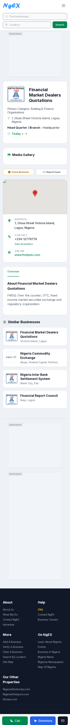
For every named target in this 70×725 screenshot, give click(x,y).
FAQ (40, 609)
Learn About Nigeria (49, 641)
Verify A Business (13, 646)
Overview (13, 271)
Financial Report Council (39, 395)
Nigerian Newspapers (51, 661)
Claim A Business (13, 651)
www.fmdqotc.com (27, 255)
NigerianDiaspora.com (16, 694)
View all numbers (24, 244)
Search (59, 24)
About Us (8, 609)
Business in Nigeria (49, 651)
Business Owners (48, 619)
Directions (45, 720)
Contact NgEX (11, 619)
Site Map (8, 661)
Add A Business (12, 641)
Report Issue (53, 172)
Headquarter (51, 127)
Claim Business (20, 172)
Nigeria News (46, 656)
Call (17, 720)
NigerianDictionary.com (16, 689)
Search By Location (14, 656)
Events (42, 646)
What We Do (10, 614)
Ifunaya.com (10, 699)
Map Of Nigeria (47, 666)
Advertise (8, 624)
